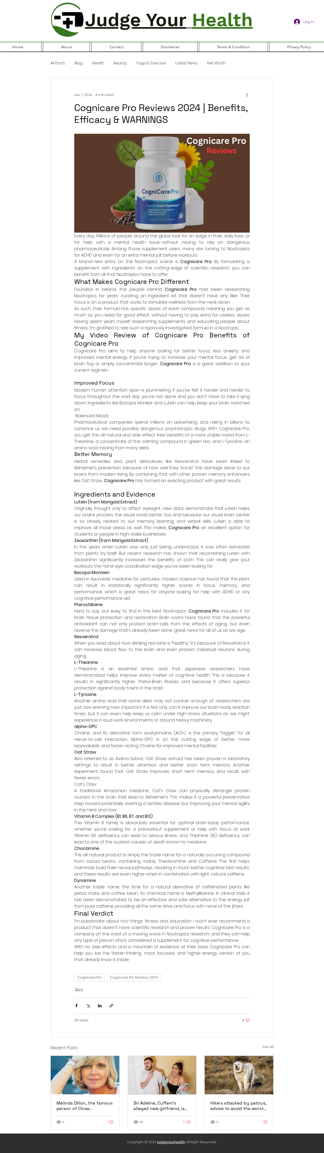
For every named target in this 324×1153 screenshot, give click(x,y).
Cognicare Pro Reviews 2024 (134, 977)
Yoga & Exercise (151, 63)
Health (98, 63)
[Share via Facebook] (76, 1005)
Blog (78, 63)
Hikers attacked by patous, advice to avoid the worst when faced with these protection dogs (238, 1105)
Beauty (120, 63)
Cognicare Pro (89, 977)
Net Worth (216, 63)
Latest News (186, 63)
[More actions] (247, 95)
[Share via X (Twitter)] (88, 1005)
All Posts (58, 63)
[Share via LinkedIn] (99, 1005)
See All (267, 1046)
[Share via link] (111, 1005)
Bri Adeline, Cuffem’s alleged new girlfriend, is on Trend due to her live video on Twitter (159, 1105)
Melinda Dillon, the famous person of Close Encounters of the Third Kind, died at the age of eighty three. (84, 1105)
